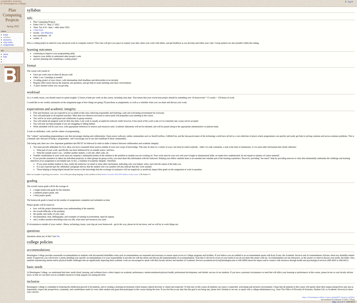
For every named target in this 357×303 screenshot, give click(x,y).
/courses (328, 297)
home (5, 35)
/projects (344, 297)
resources (7, 40)
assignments (8, 45)
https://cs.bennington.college (313, 297)
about (5, 54)
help (5, 56)
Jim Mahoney (47, 33)
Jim (58, 236)
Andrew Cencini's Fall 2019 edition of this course (119, 174)
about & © (341, 302)
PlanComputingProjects (12, 15)
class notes (8, 42)
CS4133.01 (38, 30)
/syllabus (351, 297)
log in (350, 1)
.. (3, 59)
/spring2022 (336, 297)
